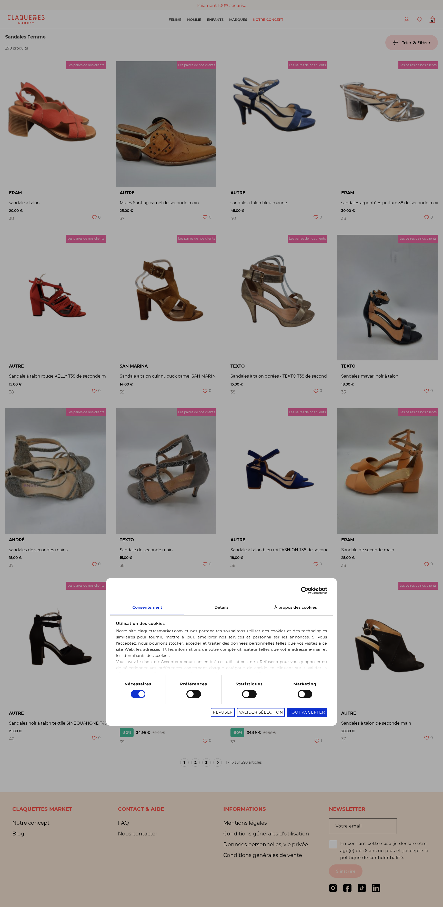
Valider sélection (261, 712)
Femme (175, 19)
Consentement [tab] (147, 607)
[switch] (193, 694)
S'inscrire (345, 871)
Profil (406, 19)
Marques (238, 19)
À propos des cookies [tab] (296, 607)
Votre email (349, 826)
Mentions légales (245, 823)
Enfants (215, 19)
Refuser (223, 712)
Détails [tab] (221, 607)
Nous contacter (137, 834)
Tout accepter (307, 712)
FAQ (123, 823)
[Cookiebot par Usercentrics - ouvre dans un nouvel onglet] (304, 590)
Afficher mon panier (432, 21)
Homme (194, 19)
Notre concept (268, 19)
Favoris (419, 19)
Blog (18, 834)
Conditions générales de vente (262, 855)
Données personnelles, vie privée (265, 844)
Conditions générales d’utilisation (266, 834)
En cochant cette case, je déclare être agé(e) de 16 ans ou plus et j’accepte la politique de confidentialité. (384, 850)
